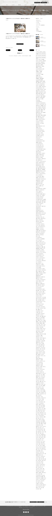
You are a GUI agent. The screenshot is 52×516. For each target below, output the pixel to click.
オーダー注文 (41, 328)
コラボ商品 (45, 423)
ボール (40, 418)
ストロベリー (42, 400)
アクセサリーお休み (38, 422)
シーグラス (37, 233)
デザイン (44, 301)
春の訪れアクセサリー (38, 112)
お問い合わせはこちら (37, 2)
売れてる (42, 422)
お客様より (43, 176)
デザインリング (37, 302)
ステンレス (37, 423)
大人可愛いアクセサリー (41, 154)
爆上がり (37, 487)
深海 (44, 460)
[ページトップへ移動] (46, 502)
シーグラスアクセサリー (41, 233)
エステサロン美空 (42, 388)
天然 (42, 381)
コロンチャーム (42, 407)
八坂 (44, 384)
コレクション (42, 350)
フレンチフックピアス (42, 369)
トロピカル (41, 245)
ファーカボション (38, 389)
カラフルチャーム (41, 332)
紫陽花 (41, 335)
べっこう (43, 241)
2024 (41, 487)
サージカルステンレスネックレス (39, 139)
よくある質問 (42, 59)
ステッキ (41, 426)
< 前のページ (8, 50)
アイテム (37, 86)
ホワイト (42, 355)
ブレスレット (38, 27)
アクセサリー (41, 51)
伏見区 (36, 331)
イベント (41, 184)
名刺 (36, 109)
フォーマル (37, 203)
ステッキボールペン (38, 456)
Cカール (44, 351)
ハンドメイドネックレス (38, 260)
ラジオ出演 (40, 321)
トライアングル (37, 471)
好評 (36, 418)
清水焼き (37, 377)
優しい (43, 442)
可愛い (45, 89)
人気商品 (37, 127)
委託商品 (43, 316)
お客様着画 (37, 384)
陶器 (36, 169)
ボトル (43, 411)
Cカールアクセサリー (38, 355)
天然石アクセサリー (38, 105)
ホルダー (37, 419)
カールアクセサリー (41, 362)
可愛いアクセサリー (38, 90)
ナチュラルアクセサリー (42, 279)
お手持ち (39, 320)
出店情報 (42, 74)
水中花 (44, 109)
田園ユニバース (37, 184)
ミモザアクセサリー (44, 86)
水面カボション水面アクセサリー (39, 358)
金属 (39, 142)
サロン (42, 430)
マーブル (37, 385)
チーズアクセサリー (42, 483)
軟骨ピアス (37, 472)
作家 (43, 339)
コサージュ (44, 328)
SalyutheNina (39, 354)
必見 (36, 449)
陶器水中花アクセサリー (38, 275)
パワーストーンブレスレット (43, 161)
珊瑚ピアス (45, 188)
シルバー (37, 120)
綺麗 (40, 438)
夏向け (39, 230)
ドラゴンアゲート (41, 256)
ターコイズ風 (37, 196)
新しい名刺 (39, 109)
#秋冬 (30, 55)
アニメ (36, 430)
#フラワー (20, 55)
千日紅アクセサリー (44, 260)
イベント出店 (40, 67)
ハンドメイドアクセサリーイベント (41, 226)
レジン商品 (43, 343)
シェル (44, 381)
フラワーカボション (41, 305)
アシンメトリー (44, 373)
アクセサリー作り (39, 460)
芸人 (40, 445)
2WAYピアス (44, 108)
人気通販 (41, 71)
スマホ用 (39, 419)
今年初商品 (44, 385)
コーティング (40, 282)
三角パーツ (39, 331)
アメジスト (37, 407)
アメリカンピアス (38, 370)
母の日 (43, 460)
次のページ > (32, 50)
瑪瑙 (36, 116)
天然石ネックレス (38, 97)
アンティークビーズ (42, 286)
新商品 (36, 317)
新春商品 (42, 476)
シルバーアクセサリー (41, 120)
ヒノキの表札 (37, 195)
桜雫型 (36, 218)
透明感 (39, 404)
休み (41, 385)
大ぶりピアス (37, 256)
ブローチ (44, 441)
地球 (41, 442)
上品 (44, 430)
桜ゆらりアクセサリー (43, 218)
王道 (40, 453)
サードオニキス (42, 377)
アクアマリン (37, 173)
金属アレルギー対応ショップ (39, 373)
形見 (44, 476)
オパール (39, 127)
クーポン (40, 343)
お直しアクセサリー (44, 472)
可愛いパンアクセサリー (38, 263)
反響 (43, 457)
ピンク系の (42, 180)
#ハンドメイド (11, 55)
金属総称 (37, 142)
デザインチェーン (38, 366)
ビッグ (41, 441)
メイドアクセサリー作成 (38, 176)
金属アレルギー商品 (42, 97)
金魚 (39, 423)
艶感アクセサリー (38, 283)
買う (41, 411)
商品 (36, 309)
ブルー (39, 317)
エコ (36, 445)
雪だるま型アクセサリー (41, 211)
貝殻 (39, 457)
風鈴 (44, 316)
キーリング (39, 411)
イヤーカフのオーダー (41, 403)
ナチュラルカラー (38, 279)
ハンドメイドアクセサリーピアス (39, 143)
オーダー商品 (37, 328)
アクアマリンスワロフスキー (42, 173)
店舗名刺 (42, 109)
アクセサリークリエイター (41, 177)
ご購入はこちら (43, 2)
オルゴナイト (37, 244)
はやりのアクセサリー (38, 207)
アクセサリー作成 (38, 453)
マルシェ (39, 377)
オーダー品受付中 (38, 135)
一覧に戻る (19, 50)
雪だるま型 (37, 211)
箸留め (40, 381)
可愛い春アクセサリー (38, 180)
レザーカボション (44, 290)
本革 (38, 418)
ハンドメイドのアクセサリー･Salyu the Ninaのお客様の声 (40, 57)
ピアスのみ (11, 47)
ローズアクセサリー (38, 335)
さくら (40, 215)
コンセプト (44, 51)
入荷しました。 (40, 191)
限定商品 (39, 309)
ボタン (38, 445)
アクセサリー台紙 (42, 150)
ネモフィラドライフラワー (38, 297)
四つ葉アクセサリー (44, 158)
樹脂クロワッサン (40, 271)
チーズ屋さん (37, 483)
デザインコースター (38, 396)
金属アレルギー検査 (38, 93)
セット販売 (42, 471)
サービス (37, 59)
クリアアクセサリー (42, 313)
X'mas (39, 384)
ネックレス (37, 26)
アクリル (41, 302)
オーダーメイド (43, 82)
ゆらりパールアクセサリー (42, 214)
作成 (39, 392)
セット (41, 309)
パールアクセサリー (41, 203)
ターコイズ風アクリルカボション (39, 199)
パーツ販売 (44, 320)
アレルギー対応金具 (42, 317)
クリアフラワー (37, 316)
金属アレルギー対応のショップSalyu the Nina (40, 63)
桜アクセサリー (37, 215)
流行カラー (44, 268)
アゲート (45, 105)
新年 (42, 475)
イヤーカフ (37, 403)
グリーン (37, 362)
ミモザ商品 (40, 86)
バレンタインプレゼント (42, 104)
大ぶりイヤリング (40, 298)
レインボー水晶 (37, 388)
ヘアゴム (37, 324)
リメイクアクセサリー (42, 229)
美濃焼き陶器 (43, 169)
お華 (36, 226)
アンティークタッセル (38, 350)
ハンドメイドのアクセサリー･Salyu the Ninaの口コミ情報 (40, 53)
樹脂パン (37, 271)
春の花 (41, 93)
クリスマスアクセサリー (38, 475)
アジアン (37, 457)
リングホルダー (42, 419)
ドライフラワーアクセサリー (42, 479)
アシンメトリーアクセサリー (39, 222)
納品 (36, 82)
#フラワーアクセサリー (25, 55)
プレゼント (37, 85)
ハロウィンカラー (38, 468)
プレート (40, 195)
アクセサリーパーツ (8, 47)
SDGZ (39, 437)
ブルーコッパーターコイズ (38, 131)
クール (45, 392)
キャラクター (39, 430)
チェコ (43, 294)
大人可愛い (37, 154)
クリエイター (41, 339)
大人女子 (37, 294)
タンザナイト (37, 479)
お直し (39, 324)
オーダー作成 (42, 392)
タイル (39, 487)
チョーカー (43, 116)
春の (41, 112)
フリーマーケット (40, 70)
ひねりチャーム (41, 135)
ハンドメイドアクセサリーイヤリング (39, 146)
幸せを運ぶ (41, 157)
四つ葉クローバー (38, 157)
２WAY (37, 108)
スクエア (37, 191)
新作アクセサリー (38, 124)
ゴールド (44, 324)
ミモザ (43, 85)
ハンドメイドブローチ (38, 442)
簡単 (43, 468)
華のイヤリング (44, 298)
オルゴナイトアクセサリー (42, 244)
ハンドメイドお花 (44, 297)
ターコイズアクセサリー (38, 192)
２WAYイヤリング (40, 108)
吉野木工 (42, 423)
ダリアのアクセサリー (38, 249)
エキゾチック (44, 366)
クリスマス (42, 384)
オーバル (37, 434)
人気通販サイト (37, 71)
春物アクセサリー (39, 82)
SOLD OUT (43, 131)
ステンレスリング (38, 241)
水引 (38, 381)
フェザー (42, 396)
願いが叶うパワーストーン (41, 162)
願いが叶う (37, 162)
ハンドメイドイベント (38, 74)
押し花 (39, 400)
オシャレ (37, 415)
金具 (36, 320)
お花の (36, 298)
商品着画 (37, 177)
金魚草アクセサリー (42, 283)
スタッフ (39, 59)
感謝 (43, 487)
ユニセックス (42, 449)
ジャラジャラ (42, 354)
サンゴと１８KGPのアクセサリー (39, 188)
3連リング (37, 343)
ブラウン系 (41, 389)
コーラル (37, 400)
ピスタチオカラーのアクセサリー (39, 301)
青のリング (42, 437)
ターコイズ (44, 93)
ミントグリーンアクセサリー (39, 268)
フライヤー (37, 392)
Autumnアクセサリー (38, 347)
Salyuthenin (37, 332)
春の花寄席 (44, 112)
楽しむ (45, 449)
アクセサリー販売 (44, 321)
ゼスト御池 (37, 230)
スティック (39, 449)
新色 (43, 271)
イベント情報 (37, 339)
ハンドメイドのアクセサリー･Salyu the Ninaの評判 (40, 55)
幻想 (44, 437)
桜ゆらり (39, 218)
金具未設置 (44, 199)
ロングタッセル (44, 252)
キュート (43, 418)
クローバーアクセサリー (38, 158)
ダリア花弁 (42, 249)
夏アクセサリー (44, 230)
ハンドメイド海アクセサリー (39, 237)
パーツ (42, 263)
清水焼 (44, 408)
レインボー (41, 370)
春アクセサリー (41, 89)
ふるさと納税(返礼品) (39, 31)
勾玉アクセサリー (38, 245)
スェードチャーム (40, 351)
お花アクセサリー (38, 336)
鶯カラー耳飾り (37, 290)
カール (44, 355)
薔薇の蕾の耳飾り (38, 248)
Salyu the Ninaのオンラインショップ (39, 210)
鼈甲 (40, 241)
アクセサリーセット (43, 456)
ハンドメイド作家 (38, 313)
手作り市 (37, 70)
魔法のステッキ (37, 426)
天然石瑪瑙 (42, 105)
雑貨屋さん (37, 321)
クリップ (43, 453)
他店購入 (40, 472)
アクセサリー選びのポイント (39, 101)
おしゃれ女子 (40, 294)
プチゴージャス (42, 404)
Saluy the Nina (37, 476)
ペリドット (41, 336)
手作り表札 (43, 195)
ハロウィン (43, 438)
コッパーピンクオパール (38, 408)
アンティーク (37, 286)
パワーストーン (37, 161)
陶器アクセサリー (39, 169)
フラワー (37, 305)
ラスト (42, 408)
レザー (40, 290)
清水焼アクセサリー (43, 434)
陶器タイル (41, 248)
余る (36, 460)
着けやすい (37, 404)
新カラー (41, 468)
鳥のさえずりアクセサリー (38, 165)
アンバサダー (37, 464)
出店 (43, 184)
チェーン (39, 434)
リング (39, 385)
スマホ (36, 411)
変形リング (37, 282)
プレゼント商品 (40, 85)
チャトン (37, 438)
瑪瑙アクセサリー (39, 116)
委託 (40, 316)
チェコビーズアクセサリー (41, 415)
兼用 (36, 354)
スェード (37, 351)
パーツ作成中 (42, 264)
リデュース (37, 437)
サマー (41, 457)
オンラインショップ (43, 90)
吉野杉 (39, 407)
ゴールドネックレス (38, 138)
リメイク (41, 320)
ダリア (44, 248)
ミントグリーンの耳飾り (38, 267)
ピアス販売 (42, 331)
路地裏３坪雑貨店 (42, 78)
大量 (45, 453)
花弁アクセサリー (38, 252)
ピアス (43, 165)
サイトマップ (31, 507)
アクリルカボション (42, 196)
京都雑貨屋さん (37, 78)
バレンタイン (37, 104)
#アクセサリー (16, 55)
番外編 (43, 445)
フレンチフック (37, 369)
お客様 (41, 366)
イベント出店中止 (38, 89)
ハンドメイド (37, 51)
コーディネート (44, 426)
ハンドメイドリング (38, 441)
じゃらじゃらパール (43, 347)
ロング (41, 252)
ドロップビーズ (37, 123)
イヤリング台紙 (37, 150)
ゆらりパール (37, 214)
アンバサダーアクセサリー (42, 464)
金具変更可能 (37, 229)
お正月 (36, 381)
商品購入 (37, 67)
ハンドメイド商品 (42, 123)
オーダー (42, 324)
